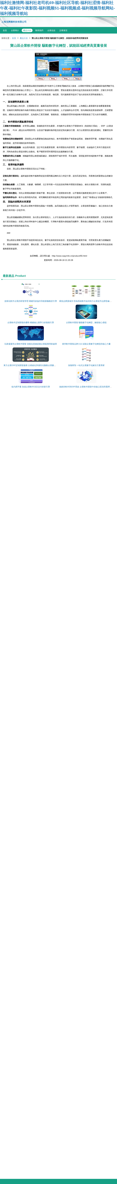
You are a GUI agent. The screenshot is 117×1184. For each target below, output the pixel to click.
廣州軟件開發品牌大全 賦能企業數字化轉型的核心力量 (86, 344)
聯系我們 (39, 30)
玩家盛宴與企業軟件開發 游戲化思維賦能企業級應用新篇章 (30, 344)
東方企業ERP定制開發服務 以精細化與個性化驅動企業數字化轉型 (33, 365)
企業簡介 (15, 30)
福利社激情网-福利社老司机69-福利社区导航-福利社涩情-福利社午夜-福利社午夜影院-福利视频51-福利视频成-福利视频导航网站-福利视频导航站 (57, 8)
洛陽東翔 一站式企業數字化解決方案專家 (86, 365)
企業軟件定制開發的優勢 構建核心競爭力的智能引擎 (30, 322)
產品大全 (27, 30)
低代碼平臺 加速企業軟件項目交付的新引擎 (30, 387)
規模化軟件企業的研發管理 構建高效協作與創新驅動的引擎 (30, 301)
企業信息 (51, 30)
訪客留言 (63, 30)
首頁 (5, 30)
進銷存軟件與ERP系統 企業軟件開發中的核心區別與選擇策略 (86, 387)
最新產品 (8, 275)
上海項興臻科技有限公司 (14, 22)
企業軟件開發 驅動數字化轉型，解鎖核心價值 (86, 322)
